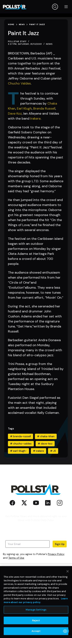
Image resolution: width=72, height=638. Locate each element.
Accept (36, 631)
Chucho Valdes (19, 83)
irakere (38, 450)
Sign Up (59, 544)
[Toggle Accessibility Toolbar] (65, 631)
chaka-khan (45, 436)
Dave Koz (15, 113)
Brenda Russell (44, 108)
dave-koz (45, 443)
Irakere (35, 118)
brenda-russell (20, 436)
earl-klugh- (18, 450)
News (49, 44)
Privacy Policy (56, 554)
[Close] (68, 571)
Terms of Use (16, 557)
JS (53, 450)
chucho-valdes (21, 443)
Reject (36, 620)
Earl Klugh (24, 108)
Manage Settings (36, 609)
